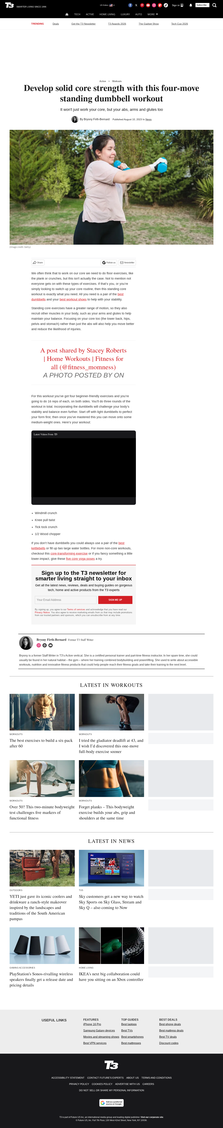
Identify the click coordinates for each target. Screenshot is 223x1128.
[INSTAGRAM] (40, 645)
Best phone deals (170, 1024)
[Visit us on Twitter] (136, 5)
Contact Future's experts (105, 1077)
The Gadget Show (149, 23)
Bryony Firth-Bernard (97, 119)
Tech (77, 14)
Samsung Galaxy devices (99, 1030)
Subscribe (202, 5)
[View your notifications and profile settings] (190, 5)
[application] (83, 467)
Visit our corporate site (152, 1117)
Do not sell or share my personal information (111, 1090)
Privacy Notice (42, 612)
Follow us (111, 262)
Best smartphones (132, 1036)
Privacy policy (79, 1084)
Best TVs (127, 1030)
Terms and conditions (156, 1077)
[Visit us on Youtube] (148, 5)
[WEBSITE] (45, 645)
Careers (148, 1084)
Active (90, 14)
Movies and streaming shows (101, 1036)
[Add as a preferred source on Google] (111, 1103)
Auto (138, 14)
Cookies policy (102, 1084)
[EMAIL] (51, 645)
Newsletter (129, 262)
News (148, 119)
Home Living (107, 14)
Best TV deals (168, 1036)
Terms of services (76, 609)
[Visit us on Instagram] (154, 5)
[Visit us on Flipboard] (160, 5)
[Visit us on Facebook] (130, 5)
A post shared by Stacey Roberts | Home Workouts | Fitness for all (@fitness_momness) (83, 358)
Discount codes (168, 1043)
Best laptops (129, 1024)
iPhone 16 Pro (92, 1024)
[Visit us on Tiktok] (166, 5)
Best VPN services (94, 1043)
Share (40, 262)
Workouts (117, 81)
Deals (56, 23)
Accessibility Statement (67, 1077)
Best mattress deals (171, 1030)
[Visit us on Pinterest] (142, 5)
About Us (132, 1077)
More (151, 14)
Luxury (125, 14)
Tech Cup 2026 (179, 23)
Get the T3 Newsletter (83, 23)
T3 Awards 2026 (117, 23)
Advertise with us (127, 1084)
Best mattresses (131, 1043)
